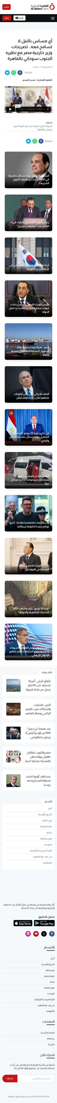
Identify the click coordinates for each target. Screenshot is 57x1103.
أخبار (50, 808)
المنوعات (48, 844)
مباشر (6, 7)
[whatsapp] (13, 72)
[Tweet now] (44, 934)
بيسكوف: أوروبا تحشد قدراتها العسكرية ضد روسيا (38, 780)
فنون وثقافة (46, 838)
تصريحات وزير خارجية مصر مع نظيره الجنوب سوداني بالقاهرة (32, 128)
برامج (21, 18)
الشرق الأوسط (45, 814)
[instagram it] (28, 934)
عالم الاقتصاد (46, 826)
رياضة (49, 832)
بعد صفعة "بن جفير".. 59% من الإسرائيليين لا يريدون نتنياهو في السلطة (38, 733)
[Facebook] (52, 934)
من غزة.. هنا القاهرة (42, 856)
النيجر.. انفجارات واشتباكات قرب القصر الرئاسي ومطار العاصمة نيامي (37, 709)
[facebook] (19, 72)
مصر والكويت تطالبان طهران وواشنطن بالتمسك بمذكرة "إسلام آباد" (37, 757)
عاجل (6, 18)
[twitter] (7, 72)
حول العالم (47, 820)
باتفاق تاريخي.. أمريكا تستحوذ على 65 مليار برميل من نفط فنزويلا (38, 685)
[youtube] (36, 934)
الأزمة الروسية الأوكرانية (41, 850)
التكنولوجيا (47, 862)
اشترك (9, 1078)
